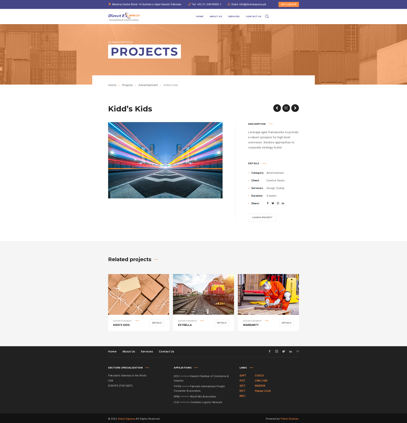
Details (157, 323)
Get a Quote (289, 4)
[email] (296, 11)
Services (147, 351)
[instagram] (290, 11)
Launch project (262, 217)
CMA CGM (261, 380)
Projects (127, 85)
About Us (128, 351)
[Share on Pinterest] (278, 203)
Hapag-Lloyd (263, 390)
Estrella (185, 325)
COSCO (259, 375)
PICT (242, 380)
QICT (243, 385)
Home (112, 85)
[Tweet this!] (273, 203)
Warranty (251, 325)
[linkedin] (284, 11)
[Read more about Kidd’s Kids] (138, 294)
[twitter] (279, 11)
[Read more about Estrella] (203, 294)
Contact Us (166, 351)
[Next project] (295, 108)
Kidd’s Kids (121, 325)
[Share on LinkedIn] (283, 203)
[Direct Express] (124, 16)
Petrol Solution (289, 418)
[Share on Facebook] (267, 203)
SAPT (243, 375)
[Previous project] (277, 108)
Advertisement (148, 85)
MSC (242, 395)
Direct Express (126, 418)
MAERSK (260, 385)
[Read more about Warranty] (268, 294)
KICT (242, 390)
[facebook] (273, 11)
